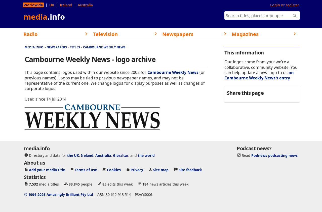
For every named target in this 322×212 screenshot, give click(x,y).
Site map (161, 169)
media (44, 16)
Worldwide (33, 5)
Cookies (114, 169)
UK (51, 5)
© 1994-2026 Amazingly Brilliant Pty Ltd (58, 194)
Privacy (137, 169)
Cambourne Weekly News (104, 47)
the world (146, 155)
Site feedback (190, 169)
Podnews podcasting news (274, 155)
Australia (85, 5)
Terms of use (86, 169)
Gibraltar (120, 155)
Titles (75, 47)
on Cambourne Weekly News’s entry (259, 75)
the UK (73, 155)
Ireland (66, 5)
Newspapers (57, 47)
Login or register (284, 5)
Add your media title (47, 169)
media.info (34, 47)
